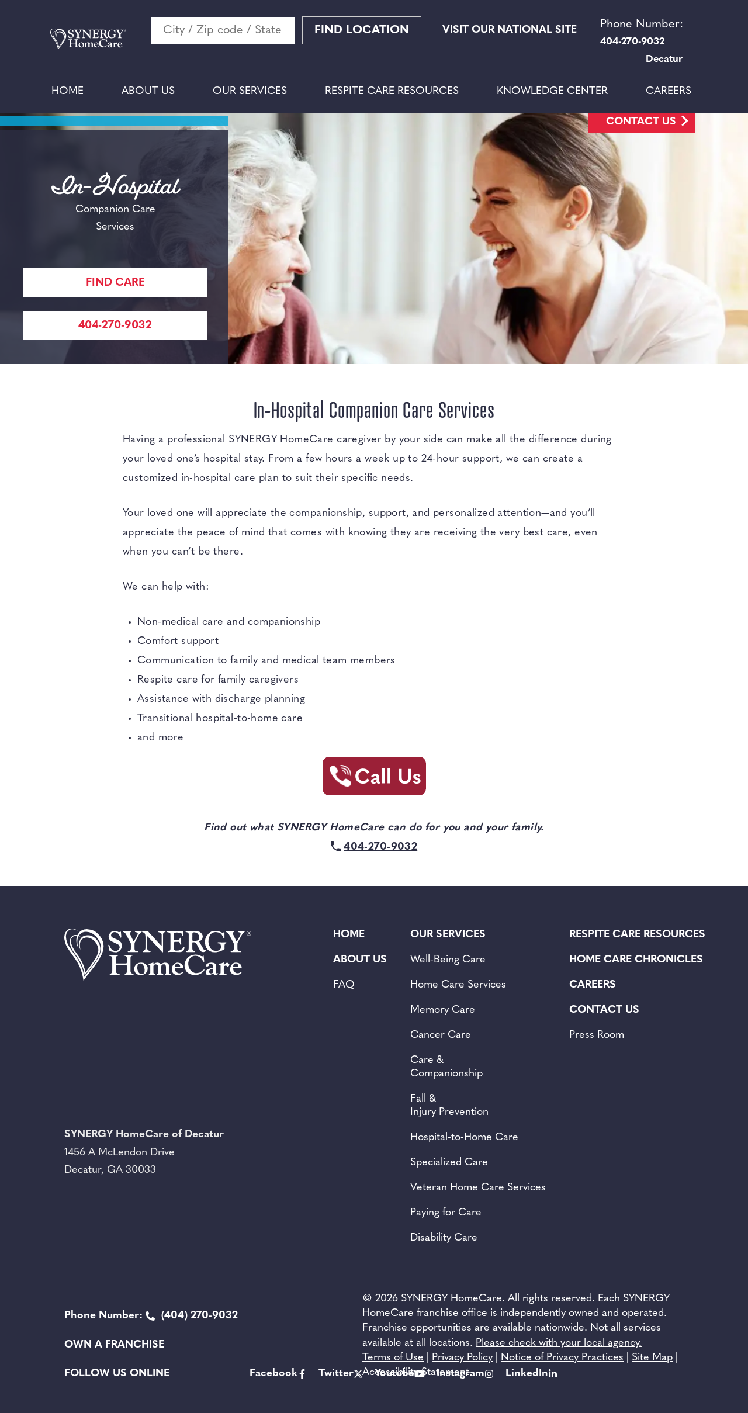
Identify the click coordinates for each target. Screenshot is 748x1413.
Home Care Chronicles (636, 960)
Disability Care (443, 1238)
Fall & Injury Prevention (449, 1106)
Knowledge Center (552, 91)
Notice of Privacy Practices (562, 1358)
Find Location (361, 30)
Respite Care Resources (392, 91)
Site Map (652, 1358)
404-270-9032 (115, 325)
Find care (115, 283)
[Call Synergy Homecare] (374, 780)
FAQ (344, 985)
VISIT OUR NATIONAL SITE (509, 30)
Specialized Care (449, 1163)
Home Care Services (458, 985)
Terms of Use (393, 1358)
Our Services (250, 91)
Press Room (596, 1035)
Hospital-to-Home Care (464, 1138)
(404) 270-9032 (151, 1316)
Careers (668, 91)
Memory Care (442, 1010)
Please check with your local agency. (559, 1343)
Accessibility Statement (415, 1372)
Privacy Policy (462, 1358)
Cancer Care (440, 1035)
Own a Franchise (114, 1345)
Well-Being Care (448, 960)
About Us (148, 91)
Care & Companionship (446, 1067)
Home (67, 91)
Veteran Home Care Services (478, 1188)
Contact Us (641, 122)
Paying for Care (446, 1213)
